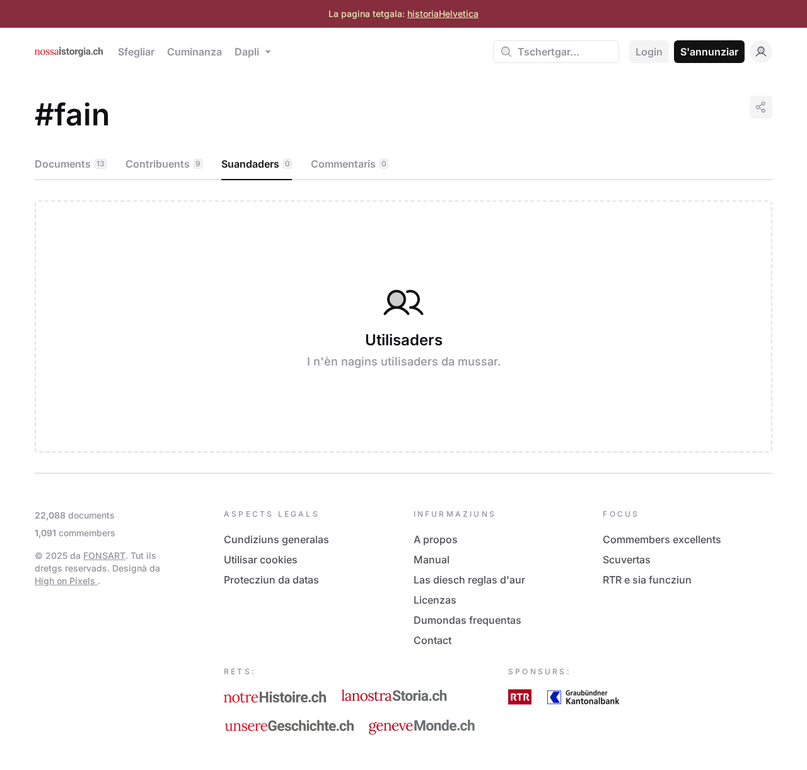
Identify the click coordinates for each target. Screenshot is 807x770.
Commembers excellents (662, 539)
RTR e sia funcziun (647, 579)
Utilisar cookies (261, 559)
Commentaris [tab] (348, 164)
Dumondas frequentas (467, 620)
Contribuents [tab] (162, 164)
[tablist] (403, 164)
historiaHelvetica (443, 13)
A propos (436, 539)
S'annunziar (709, 51)
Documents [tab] (70, 164)
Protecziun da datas (271, 579)
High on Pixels (66, 580)
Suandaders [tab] (255, 164)
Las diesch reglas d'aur (469, 579)
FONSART (104, 555)
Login (649, 51)
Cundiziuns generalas (276, 539)
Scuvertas (627, 559)
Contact (432, 640)
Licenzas (435, 600)
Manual (432, 559)
